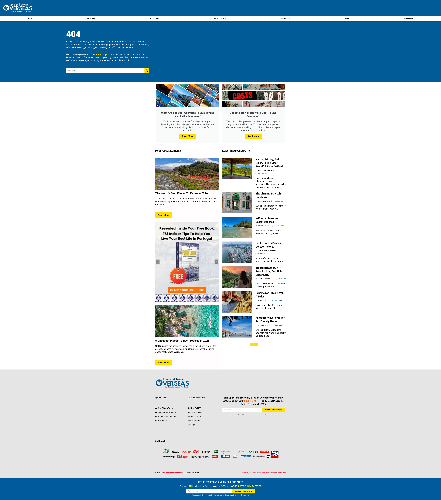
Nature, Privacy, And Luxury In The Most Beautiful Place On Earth (269, 163)
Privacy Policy (264, 473)
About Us (244, 473)
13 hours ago (262, 173)
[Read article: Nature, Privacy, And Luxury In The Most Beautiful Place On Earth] (237, 168)
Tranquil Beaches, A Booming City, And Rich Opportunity (268, 271)
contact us (143, 57)
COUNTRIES (90, 19)
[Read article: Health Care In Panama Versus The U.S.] (237, 252)
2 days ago (261, 253)
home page (101, 54)
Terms (273, 473)
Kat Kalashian (264, 201)
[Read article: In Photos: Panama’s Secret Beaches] (237, 227)
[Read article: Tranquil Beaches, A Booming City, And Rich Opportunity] (237, 277)
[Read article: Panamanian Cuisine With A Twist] (237, 302)
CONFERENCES (220, 19)
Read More (187, 136)
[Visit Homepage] (17, 8)
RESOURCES (285, 19)
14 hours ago (277, 201)
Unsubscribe (281, 473)
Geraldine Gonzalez (266, 170)
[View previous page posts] (252, 344)
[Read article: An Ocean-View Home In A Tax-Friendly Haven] (237, 327)
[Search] (146, 70)
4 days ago (277, 300)
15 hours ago (278, 226)
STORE (346, 19)
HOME (30, 19)
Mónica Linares (264, 226)
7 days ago (277, 325)
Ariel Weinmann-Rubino (267, 250)
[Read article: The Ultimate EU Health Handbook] (237, 202)
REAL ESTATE (155, 19)
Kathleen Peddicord (266, 279)
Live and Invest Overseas (172, 473)
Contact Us (254, 473)
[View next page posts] (256, 344)
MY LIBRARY (408, 19)
